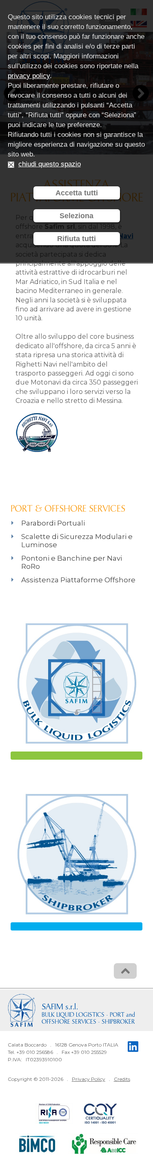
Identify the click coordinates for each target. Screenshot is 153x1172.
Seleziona (76, 216)
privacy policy (29, 76)
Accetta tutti (76, 193)
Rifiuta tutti (76, 239)
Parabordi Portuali (53, 523)
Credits (122, 1079)
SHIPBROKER (118, 1022)
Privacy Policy (88, 1079)
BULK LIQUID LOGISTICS (73, 1015)
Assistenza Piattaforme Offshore (78, 580)
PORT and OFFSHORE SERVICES (88, 1019)
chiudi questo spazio (49, 164)
